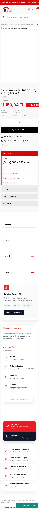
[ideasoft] (8, 507)
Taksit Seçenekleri (9, 197)
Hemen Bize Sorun (28, 505)
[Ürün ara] (4, 17)
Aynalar (16, 110)
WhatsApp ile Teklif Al (14, 312)
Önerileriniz (7, 204)
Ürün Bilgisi (7, 153)
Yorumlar (6, 189)
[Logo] (11, 9)
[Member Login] (29, 9)
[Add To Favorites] (36, 29)
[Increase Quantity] (35, 122)
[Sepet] (37, 9)
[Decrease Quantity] (4, 122)
